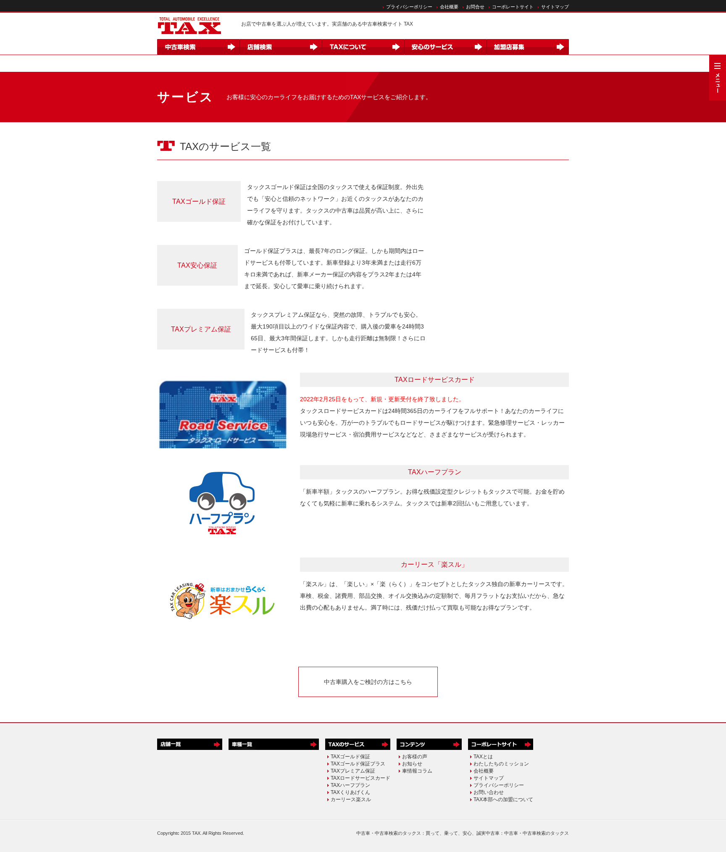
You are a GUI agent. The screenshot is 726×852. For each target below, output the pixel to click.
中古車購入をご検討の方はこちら (368, 681)
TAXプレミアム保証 (201, 329)
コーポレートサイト (513, 7)
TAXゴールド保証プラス (358, 763)
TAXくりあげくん (350, 792)
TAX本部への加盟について (503, 799)
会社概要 (449, 7)
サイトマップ (555, 7)
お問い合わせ (488, 792)
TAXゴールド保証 (199, 201)
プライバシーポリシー (409, 7)
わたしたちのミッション (501, 763)
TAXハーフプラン (350, 785)
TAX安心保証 (197, 265)
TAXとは (483, 756)
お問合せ (475, 7)
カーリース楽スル (351, 799)
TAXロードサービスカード (360, 778)
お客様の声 (414, 756)
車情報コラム (417, 770)
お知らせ (412, 763)
